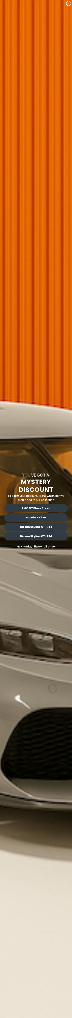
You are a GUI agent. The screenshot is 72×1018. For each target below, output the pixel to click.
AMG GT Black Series (36, 508)
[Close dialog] (68, 3)
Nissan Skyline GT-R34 (36, 527)
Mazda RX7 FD (36, 517)
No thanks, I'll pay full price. (36, 546)
